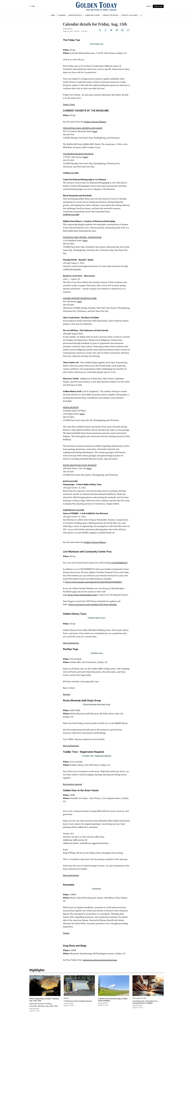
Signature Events (75, 15)
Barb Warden (68, 29)
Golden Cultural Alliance (95, 121)
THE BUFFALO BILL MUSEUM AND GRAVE (82, 128)
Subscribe (158, 6)
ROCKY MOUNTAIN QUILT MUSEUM (79, 465)
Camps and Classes (92, 15)
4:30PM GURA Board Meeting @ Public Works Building (113, 999)
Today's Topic (69, 104)
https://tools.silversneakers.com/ (82, 594)
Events (66, 998)
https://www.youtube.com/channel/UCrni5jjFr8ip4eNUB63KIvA (93, 582)
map (95, 131)
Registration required (72, 784)
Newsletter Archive (110, 15)
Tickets (66, 933)
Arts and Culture (139, 998)
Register (66, 694)
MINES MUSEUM (71, 407)
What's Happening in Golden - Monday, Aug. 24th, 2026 (44, 999)
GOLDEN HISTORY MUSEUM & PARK (80, 298)
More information (71, 643)
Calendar (61, 15)
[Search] (141, 15)
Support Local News (129, 15)
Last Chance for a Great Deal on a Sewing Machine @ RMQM (145, 1002)
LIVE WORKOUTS (119, 562)
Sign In (148, 6)
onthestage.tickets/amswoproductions (100, 960)
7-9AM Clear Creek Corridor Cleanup (78, 1001)
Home (53, 15)
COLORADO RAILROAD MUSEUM (78, 153)
